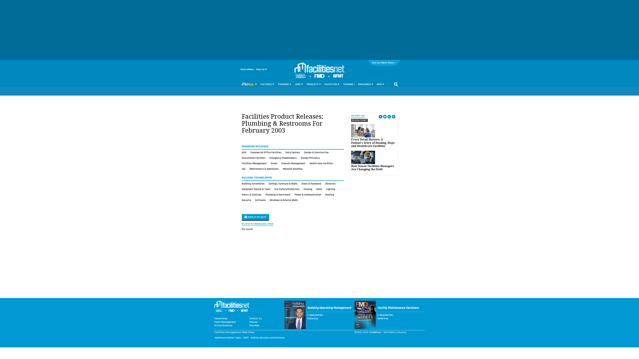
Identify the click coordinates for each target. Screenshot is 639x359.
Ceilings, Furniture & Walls (283, 183)
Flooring (308, 189)
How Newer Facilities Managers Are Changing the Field (372, 168)
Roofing (329, 194)
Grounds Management (293, 163)
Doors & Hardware (311, 183)
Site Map (254, 325)
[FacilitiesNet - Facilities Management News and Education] (319, 67)
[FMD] (319, 77)
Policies (253, 322)
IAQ (243, 169)
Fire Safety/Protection (286, 189)
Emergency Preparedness (283, 158)
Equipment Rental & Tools (256, 189)
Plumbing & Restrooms (278, 194)
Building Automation (253, 183)
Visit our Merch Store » (383, 62)
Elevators (330, 183)
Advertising (220, 318)
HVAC (319, 189)
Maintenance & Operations (264, 169)
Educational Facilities (253, 158)
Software (260, 200)
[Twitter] (385, 117)
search (396, 84)
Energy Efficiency (310, 158)
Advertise (312, 318)
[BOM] (301, 77)
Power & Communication (308, 194)
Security (246, 200)
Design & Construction (316, 152)
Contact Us (255, 318)
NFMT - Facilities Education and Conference (264, 338)
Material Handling (292, 169)
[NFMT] (338, 77)
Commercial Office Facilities (265, 152)
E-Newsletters (315, 315)
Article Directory (223, 325)
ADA (244, 152)
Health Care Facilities (321, 163)
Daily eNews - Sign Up (252, 69)
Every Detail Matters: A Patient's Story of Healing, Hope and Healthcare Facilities (373, 142)
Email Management (225, 322)
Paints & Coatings (251, 194)
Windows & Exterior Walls (284, 200)
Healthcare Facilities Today (228, 338)
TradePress (375, 332)
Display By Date (256, 217)
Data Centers (293, 152)
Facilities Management (254, 163)
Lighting (330, 189)
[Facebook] (380, 117)
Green (274, 163)
